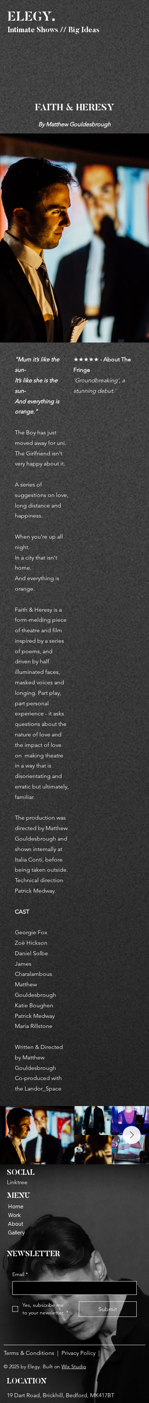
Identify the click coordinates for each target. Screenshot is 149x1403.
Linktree (17, 1182)
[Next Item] (132, 1135)
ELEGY (31, 17)
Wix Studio (73, 1366)
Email (20, 1274)
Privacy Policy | (82, 1352)
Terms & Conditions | (32, 1352)
